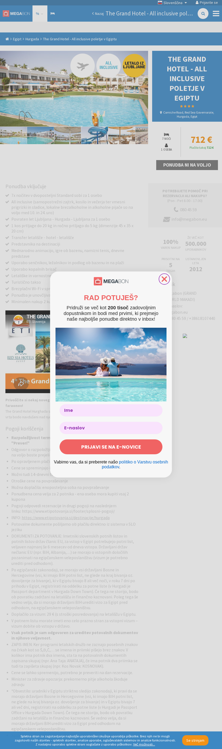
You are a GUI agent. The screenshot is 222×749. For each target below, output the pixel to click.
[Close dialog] (164, 279)
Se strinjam (195, 740)
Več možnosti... (144, 744)
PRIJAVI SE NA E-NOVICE (111, 446)
